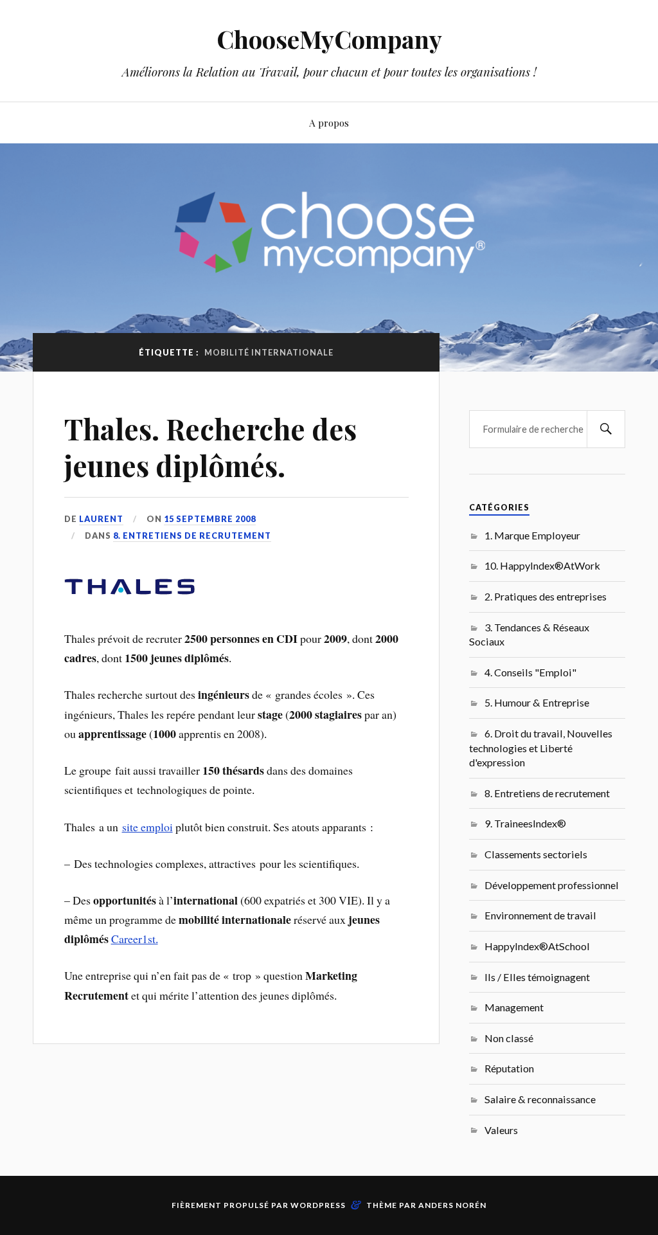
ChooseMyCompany (329, 39)
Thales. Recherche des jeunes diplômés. (210, 447)
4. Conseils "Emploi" (530, 672)
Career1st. (134, 938)
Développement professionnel (552, 885)
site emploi (147, 826)
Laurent (101, 519)
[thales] (129, 601)
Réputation (509, 1068)
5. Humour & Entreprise (537, 702)
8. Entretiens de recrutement (192, 535)
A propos (329, 122)
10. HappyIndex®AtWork (542, 565)
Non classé (509, 1038)
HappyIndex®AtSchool (537, 946)
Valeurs (501, 1130)
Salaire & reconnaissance (540, 1099)
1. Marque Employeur (532, 535)
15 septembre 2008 (210, 519)
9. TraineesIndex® (525, 823)
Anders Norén (452, 1205)
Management (514, 1007)
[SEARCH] (606, 429)
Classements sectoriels (536, 854)
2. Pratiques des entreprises (546, 596)
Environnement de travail (540, 915)
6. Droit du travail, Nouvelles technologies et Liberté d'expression (540, 747)
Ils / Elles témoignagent (537, 977)
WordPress (318, 1205)
